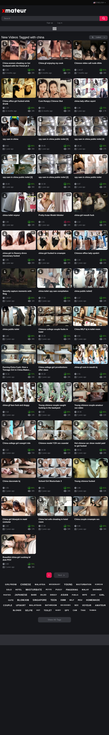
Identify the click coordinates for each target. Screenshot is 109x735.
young (68, 584)
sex (76, 605)
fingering (72, 590)
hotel (18, 590)
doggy (53, 595)
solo (9, 590)
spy (67, 610)
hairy (58, 610)
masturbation (83, 584)
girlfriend (11, 584)
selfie (29, 610)
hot (38, 610)
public (75, 595)
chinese (25, 584)
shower (97, 590)
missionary (54, 584)
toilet (48, 610)
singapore (40, 600)
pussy (59, 590)
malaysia (40, 584)
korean (99, 584)
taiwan (92, 610)
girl (102, 595)
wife (84, 595)
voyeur (86, 605)
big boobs (66, 605)
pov (80, 600)
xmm (63, 600)
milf (72, 600)
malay (85, 590)
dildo (43, 595)
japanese (21, 595)
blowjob (23, 600)
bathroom (51, 605)
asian (64, 595)
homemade (93, 600)
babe (34, 595)
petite (49, 590)
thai (83, 610)
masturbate (34, 590)
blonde (17, 610)
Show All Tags (54, 620)
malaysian (35, 605)
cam (75, 610)
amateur (100, 605)
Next (60, 575)
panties (7, 595)
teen (54, 600)
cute (11, 600)
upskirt (21, 605)
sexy (93, 595)
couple (7, 605)
